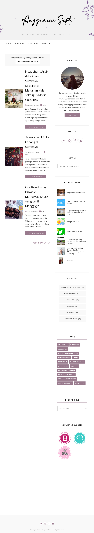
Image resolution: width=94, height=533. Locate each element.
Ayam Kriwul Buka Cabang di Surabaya (37, 142)
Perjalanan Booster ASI (76, 192)
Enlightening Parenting (70, 287)
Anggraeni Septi (46, 530)
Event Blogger (70, 293)
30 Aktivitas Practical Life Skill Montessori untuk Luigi (76, 212)
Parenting (70, 312)
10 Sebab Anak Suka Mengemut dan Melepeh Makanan (76, 241)
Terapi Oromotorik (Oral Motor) (76, 202)
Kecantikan (62, 362)
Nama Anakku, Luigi (74, 231)
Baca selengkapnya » (36, 127)
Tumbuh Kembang (70, 319)
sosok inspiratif (65, 383)
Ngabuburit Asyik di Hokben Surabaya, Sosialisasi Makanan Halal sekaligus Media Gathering (36, 86)
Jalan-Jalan (70, 300)
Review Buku (80, 383)
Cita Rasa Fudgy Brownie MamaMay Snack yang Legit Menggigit (36, 197)
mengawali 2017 (73, 222)
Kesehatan (62, 349)
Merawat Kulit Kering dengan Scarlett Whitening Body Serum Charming (76, 251)
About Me (72, 115)
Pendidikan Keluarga (66, 370)
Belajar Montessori (66, 374)
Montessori (63, 366)
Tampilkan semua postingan (27, 62)
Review (46, 155)
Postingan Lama (41, 243)
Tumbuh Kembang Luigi (67, 379)
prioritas (70, 260)
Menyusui (70, 306)
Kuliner (44, 105)
